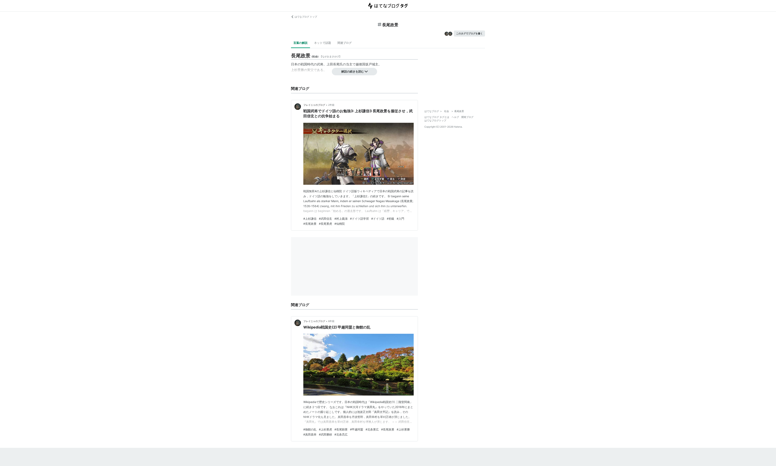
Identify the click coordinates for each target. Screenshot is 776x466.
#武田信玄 (325, 218)
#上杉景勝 (403, 429)
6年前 (331, 321)
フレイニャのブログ (314, 104)
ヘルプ (455, 117)
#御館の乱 (309, 429)
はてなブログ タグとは (436, 117)
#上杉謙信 (309, 218)
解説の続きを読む (352, 71)
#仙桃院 (339, 223)
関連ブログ (344, 42)
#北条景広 (372, 429)
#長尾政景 (309, 223)
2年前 (331, 104)
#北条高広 (341, 434)
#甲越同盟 (356, 429)
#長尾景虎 (325, 223)
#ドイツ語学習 (359, 218)
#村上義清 (341, 218)
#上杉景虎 (325, 429)
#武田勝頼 (325, 434)
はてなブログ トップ (306, 16)
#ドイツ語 (377, 218)
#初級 (390, 218)
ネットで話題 (322, 42)
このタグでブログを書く (469, 33)
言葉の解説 (300, 42)
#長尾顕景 (341, 429)
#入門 (400, 218)
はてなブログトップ (435, 120)
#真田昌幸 (309, 434)
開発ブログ (467, 117)
